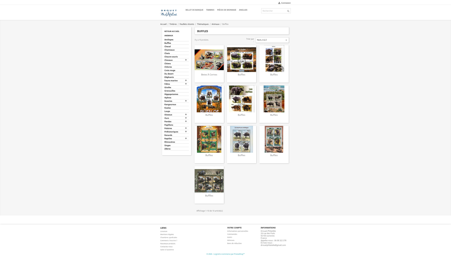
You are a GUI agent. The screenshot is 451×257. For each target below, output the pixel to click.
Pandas (167, 121)
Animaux (168, 35)
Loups (167, 111)
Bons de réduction (234, 243)
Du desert (168, 74)
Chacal (167, 46)
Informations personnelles (237, 231)
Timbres (210, 10)
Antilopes (168, 39)
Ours (166, 118)
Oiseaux (168, 115)
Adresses (230, 240)
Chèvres (168, 67)
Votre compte (234, 227)
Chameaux (169, 50)
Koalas (167, 108)
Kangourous (170, 104)
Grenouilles (169, 91)
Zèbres (167, 149)
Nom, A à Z (272, 40)
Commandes (232, 234)
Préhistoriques (171, 132)
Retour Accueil (171, 31)
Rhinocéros (169, 142)
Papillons (168, 125)
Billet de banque (194, 10)
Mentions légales (167, 234)
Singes (167, 145)
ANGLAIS (243, 10)
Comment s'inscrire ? (168, 240)
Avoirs (229, 237)
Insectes (168, 101)
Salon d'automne (167, 250)
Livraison (163, 231)
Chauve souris (171, 57)
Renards (168, 135)
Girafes (167, 87)
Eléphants (169, 77)
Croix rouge (169, 70)
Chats (167, 53)
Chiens (167, 63)
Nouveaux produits (167, 243)
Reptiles (168, 138)
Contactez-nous (166, 246)
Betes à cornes (209, 74)
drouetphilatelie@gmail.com (273, 245)
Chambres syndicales (168, 237)
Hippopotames (171, 94)
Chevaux (168, 60)
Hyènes (167, 97)
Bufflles (209, 195)
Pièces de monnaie (226, 10)
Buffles (167, 43)
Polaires (168, 128)
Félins (167, 84)
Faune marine (171, 80)
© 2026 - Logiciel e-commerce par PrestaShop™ (225, 254)
